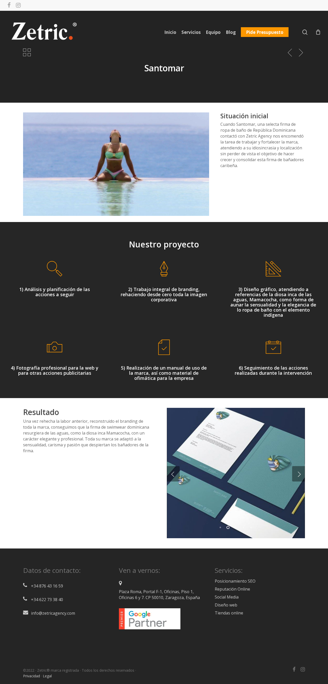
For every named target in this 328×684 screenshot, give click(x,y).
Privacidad (31, 675)
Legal (47, 675)
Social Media (227, 597)
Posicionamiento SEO (235, 581)
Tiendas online (229, 613)
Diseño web (226, 605)
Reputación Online (232, 589)
